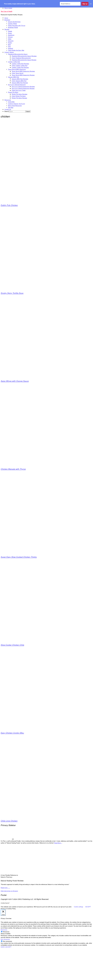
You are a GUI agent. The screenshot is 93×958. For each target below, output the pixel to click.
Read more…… (5, 888)
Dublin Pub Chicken (9, 205)
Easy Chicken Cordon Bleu (12, 732)
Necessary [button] (4, 930)
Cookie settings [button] (78, 907)
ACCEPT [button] (88, 907)
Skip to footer (8, 8)
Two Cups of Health (6, 11)
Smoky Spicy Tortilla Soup (12, 293)
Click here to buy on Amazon (9, 891)
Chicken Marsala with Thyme (13, 469)
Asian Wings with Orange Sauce (15, 381)
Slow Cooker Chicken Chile (12, 644)
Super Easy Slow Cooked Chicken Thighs (19, 557)
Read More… (58, 843)
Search (6, 111)
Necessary (6, 932)
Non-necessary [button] (5, 939)
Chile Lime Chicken (9, 820)
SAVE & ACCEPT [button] (6, 947)
